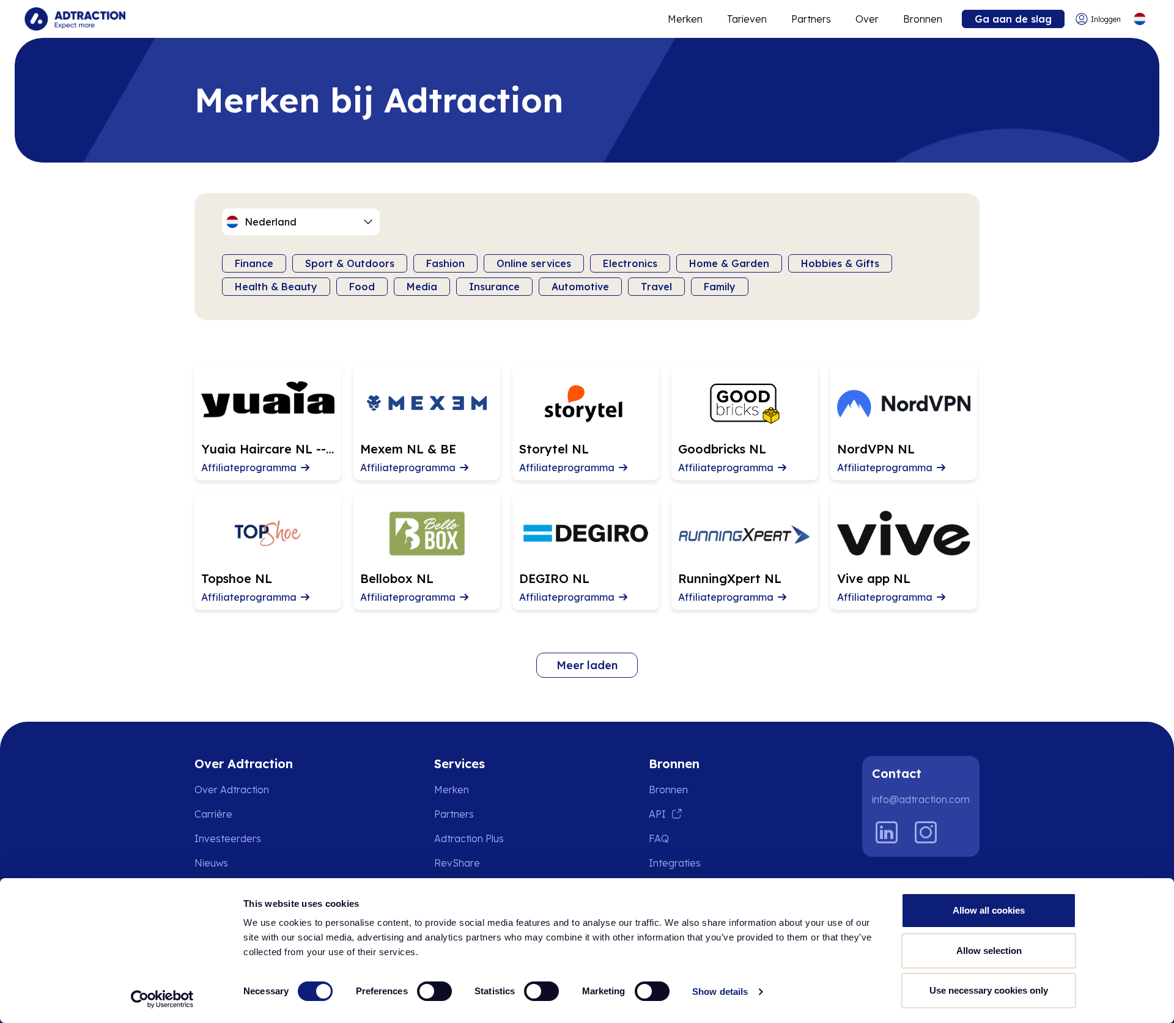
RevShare (457, 863)
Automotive (580, 286)
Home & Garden (729, 263)
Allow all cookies (989, 910)
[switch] (434, 991)
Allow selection (989, 950)
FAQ (659, 838)
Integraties (675, 863)
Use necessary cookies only (988, 990)
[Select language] (1139, 19)
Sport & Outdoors (349, 263)
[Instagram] (925, 832)
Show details (720, 991)
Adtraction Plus (469, 838)
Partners (811, 19)
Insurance (494, 286)
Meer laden (587, 665)
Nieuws (211, 863)
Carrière (213, 814)
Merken (685, 19)
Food (362, 286)
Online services (534, 263)
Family (720, 286)
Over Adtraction (231, 789)
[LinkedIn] (886, 832)
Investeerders (227, 838)
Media (422, 286)
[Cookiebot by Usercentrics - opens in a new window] (162, 999)
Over (867, 19)
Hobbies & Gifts (840, 263)
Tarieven (747, 19)
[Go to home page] (74, 19)
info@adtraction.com (921, 799)
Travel (656, 286)
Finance (254, 263)
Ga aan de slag (1013, 19)
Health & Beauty (276, 286)
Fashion (445, 263)
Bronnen (922, 19)
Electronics (630, 263)
